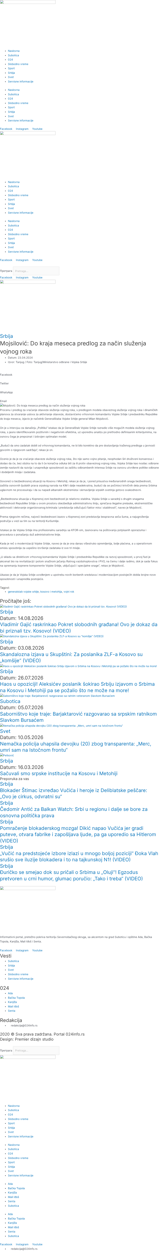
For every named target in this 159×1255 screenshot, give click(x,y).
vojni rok (69, 591)
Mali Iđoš (13, 1197)
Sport (11, 68)
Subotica (13, 55)
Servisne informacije (20, 81)
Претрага (6, 271)
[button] (79, 264)
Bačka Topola (16, 1188)
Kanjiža (12, 1192)
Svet (11, 77)
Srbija (11, 72)
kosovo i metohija (51, 591)
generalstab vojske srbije (23, 591)
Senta (11, 1201)
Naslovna (14, 50)
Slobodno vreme (18, 64)
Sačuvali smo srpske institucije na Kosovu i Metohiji (59, 773)
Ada (10, 1183)
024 (10, 59)
